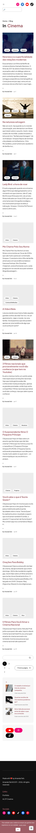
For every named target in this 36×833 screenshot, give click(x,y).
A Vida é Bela (9, 309)
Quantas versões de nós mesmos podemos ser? (22, 699)
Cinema (15, 50)
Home (5, 21)
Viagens (8, 115)
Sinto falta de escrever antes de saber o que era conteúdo (22, 711)
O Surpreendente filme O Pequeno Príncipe (15, 433)
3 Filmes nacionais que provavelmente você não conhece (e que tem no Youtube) (15, 367)
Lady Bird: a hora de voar (15, 184)
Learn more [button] (22, 825)
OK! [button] (18, 829)
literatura (24, 111)
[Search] (30, 657)
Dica (23, 615)
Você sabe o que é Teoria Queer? (15, 498)
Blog (11, 21)
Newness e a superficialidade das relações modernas (17, 58)
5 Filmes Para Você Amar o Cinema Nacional (16, 623)
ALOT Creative (8, 799)
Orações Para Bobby (13, 562)
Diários (24, 50)
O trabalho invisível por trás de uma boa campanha (22, 688)
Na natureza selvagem (14, 122)
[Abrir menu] (4, 4)
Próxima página (22, 668)
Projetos (16, 490)
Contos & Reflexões (11, 302)
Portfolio (6, 795)
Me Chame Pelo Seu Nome (16, 246)
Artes (7, 50)
